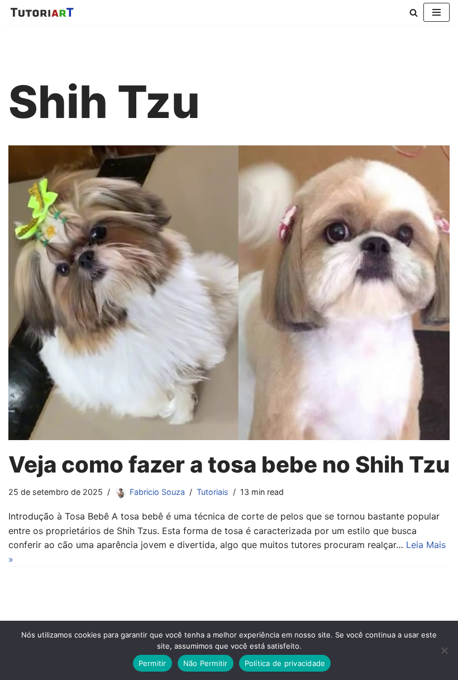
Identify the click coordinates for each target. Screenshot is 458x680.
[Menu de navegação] (436, 12)
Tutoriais (212, 492)
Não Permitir (205, 663)
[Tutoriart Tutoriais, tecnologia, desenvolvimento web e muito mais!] (41, 12)
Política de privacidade (285, 663)
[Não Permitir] (444, 650)
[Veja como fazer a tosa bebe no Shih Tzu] (229, 292)
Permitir (152, 663)
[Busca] (413, 12)
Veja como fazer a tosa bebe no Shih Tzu (229, 464)
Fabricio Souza (157, 492)
